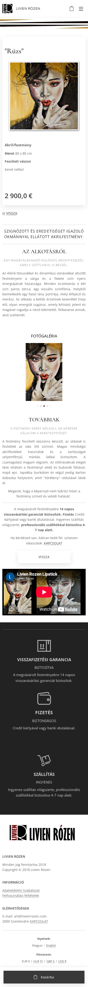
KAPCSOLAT (53, 543)
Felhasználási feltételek (20, 895)
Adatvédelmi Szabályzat (21, 890)
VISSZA (11, 213)
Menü (81, 8)
